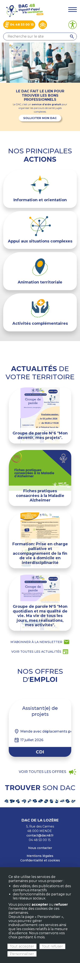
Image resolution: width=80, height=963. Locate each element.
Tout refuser (52, 946)
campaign (48, 772)
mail (40, 642)
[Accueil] (24, 10)
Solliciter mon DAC (40, 118)
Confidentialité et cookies (40, 860)
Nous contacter (40, 848)
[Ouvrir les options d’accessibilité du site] (72, 24)
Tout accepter (22, 946)
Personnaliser (22, 954)
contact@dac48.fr (40, 835)
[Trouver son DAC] (40, 801)
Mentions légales (40, 856)
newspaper (40, 651)
